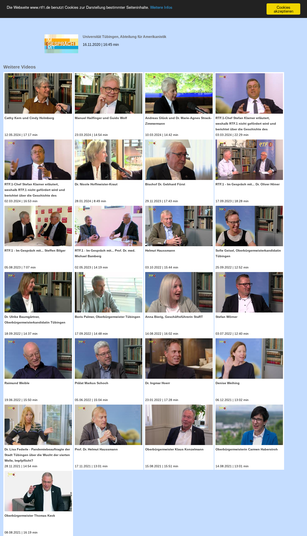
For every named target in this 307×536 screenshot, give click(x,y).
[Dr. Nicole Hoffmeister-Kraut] (108, 161)
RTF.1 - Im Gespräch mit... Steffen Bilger (34, 250)
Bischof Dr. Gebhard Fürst (165, 184)
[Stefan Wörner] (249, 293)
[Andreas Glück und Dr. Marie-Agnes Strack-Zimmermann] (179, 94)
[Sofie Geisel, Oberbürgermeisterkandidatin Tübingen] (249, 227)
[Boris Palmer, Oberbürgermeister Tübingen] (108, 293)
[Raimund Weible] (38, 359)
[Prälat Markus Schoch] (108, 359)
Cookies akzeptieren (283, 9)
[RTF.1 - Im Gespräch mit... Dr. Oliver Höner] (249, 161)
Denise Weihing (228, 383)
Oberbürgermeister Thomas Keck (29, 515)
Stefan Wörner (226, 317)
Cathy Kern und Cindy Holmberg (29, 118)
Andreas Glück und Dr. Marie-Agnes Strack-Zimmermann (178, 120)
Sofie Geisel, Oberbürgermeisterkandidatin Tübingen (248, 253)
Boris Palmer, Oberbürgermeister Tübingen (107, 317)
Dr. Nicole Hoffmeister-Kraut (96, 184)
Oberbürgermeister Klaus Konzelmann (174, 449)
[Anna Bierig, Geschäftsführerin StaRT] (179, 293)
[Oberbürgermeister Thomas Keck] (38, 492)
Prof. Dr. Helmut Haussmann (96, 449)
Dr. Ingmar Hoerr (157, 383)
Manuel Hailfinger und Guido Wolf (101, 118)
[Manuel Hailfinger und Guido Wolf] (108, 94)
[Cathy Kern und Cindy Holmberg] (38, 94)
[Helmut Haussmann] (179, 227)
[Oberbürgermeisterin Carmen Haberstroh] (249, 426)
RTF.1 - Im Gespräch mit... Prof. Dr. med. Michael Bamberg (105, 253)
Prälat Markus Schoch (91, 383)
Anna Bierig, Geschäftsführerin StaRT (174, 317)
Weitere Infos (161, 7)
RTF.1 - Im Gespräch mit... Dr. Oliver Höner (248, 184)
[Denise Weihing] (249, 359)
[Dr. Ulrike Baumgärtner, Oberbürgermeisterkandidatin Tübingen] (38, 293)
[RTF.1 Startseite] (153, 18)
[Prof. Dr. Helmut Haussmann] (108, 426)
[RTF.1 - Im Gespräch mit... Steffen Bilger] (38, 227)
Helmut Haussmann (160, 250)
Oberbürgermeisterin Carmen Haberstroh (247, 449)
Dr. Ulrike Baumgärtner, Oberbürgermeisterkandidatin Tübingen (34, 319)
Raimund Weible (16, 383)
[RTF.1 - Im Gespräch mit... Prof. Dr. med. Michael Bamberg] (108, 227)
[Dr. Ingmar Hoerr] (179, 359)
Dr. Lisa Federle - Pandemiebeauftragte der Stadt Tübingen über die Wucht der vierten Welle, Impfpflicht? (37, 454)
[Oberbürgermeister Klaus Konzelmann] (179, 426)
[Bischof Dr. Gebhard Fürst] (179, 161)
